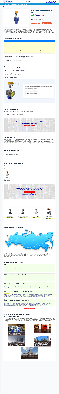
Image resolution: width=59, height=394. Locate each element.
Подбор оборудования (13, 4)
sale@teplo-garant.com (51, 2)
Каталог (5, 4)
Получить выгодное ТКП (29, 125)
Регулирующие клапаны (16, 6)
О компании (20, 4)
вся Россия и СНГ (30, 2)
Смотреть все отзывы (29, 308)
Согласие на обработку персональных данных (31, 194)
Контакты (25, 4)
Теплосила (21, 6)
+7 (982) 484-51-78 (51, 1)
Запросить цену (47, 23)
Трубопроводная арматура (8, 6)
